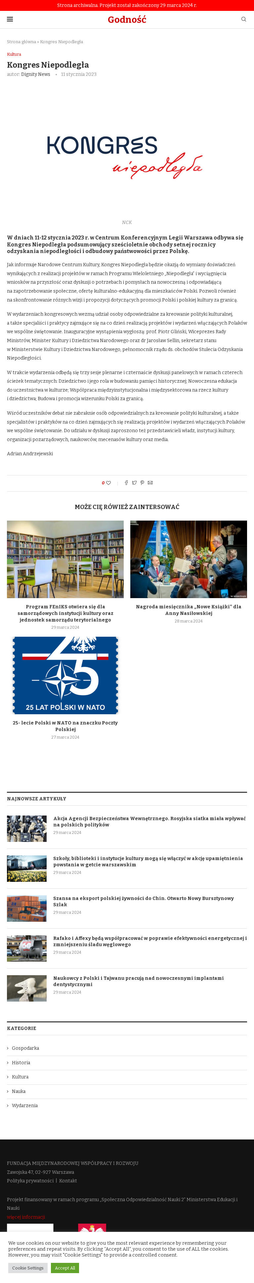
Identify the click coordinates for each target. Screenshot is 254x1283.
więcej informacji (26, 1217)
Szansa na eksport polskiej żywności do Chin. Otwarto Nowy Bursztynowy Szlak (143, 902)
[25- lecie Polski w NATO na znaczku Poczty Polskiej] (65, 675)
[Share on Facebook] (126, 483)
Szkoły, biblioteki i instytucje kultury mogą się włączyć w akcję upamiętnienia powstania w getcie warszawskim (148, 862)
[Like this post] (113, 483)
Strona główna (21, 41)
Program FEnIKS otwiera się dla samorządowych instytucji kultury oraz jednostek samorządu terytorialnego (65, 613)
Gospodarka (25, 1048)
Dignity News (35, 74)
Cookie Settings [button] (28, 1268)
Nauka (18, 1091)
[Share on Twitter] (134, 483)
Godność (127, 19)
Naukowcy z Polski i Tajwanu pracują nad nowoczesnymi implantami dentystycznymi (138, 982)
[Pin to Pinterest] (142, 483)
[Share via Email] (150, 483)
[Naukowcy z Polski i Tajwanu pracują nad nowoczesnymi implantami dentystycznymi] (27, 988)
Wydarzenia (25, 1105)
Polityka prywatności (30, 1181)
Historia (21, 1063)
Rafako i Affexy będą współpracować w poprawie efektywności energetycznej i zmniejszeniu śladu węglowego (150, 942)
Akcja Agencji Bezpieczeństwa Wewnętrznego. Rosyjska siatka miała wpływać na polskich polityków (149, 822)
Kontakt (68, 1181)
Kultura (14, 54)
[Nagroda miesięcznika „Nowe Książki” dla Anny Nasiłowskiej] (188, 559)
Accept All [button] (65, 1268)
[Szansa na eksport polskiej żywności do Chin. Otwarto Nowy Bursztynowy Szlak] (27, 908)
